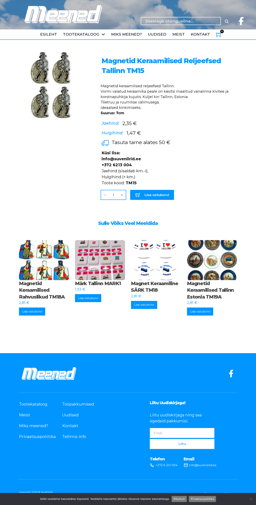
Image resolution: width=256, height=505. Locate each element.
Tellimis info (74, 436)
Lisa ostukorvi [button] (32, 311)
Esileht (48, 34)
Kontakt (200, 34)
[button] (81, 57)
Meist (178, 34)
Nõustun (179, 498)
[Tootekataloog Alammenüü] (103, 34)
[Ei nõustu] (251, 499)
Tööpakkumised (77, 404)
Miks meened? (126, 34)
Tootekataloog (81, 34)
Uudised (157, 34)
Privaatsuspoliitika (34, 436)
